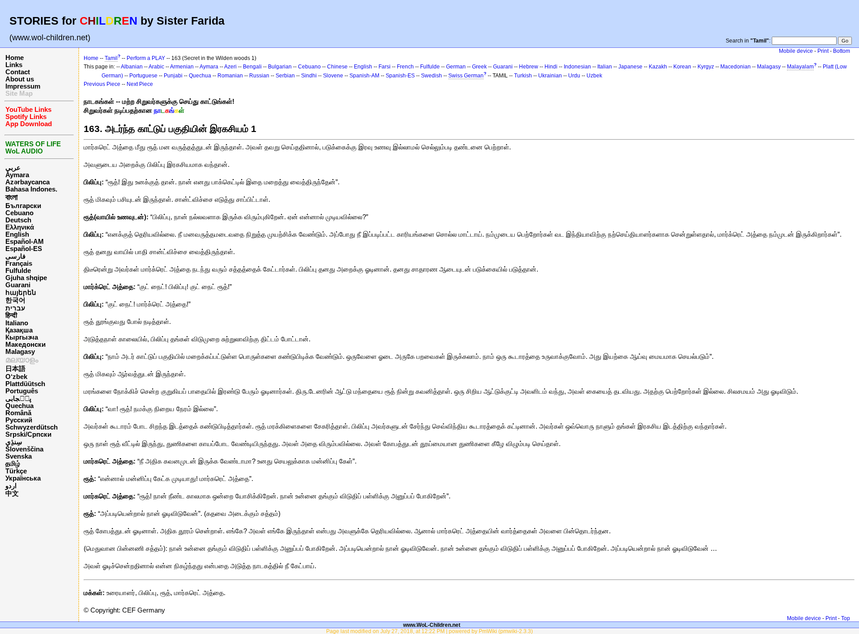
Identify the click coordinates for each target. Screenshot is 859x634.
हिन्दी (11, 315)
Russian (259, 75)
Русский (18, 420)
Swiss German (466, 75)
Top (845, 618)
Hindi (550, 67)
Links (13, 64)
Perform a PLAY (146, 58)
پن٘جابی (18, 398)
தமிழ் (12, 463)
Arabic (156, 67)
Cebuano (19, 213)
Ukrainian (550, 75)
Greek (479, 67)
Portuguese (143, 75)
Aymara (17, 175)
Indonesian (577, 67)
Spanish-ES (400, 75)
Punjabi (173, 75)
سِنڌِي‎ (13, 442)
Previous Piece (102, 84)
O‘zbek (16, 376)
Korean (682, 67)
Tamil (111, 58)
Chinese (337, 67)
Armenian (182, 67)
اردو (11, 485)
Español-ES (23, 248)
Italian (604, 67)
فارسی (15, 256)
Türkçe (16, 471)
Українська (23, 478)
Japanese (630, 67)
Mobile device (796, 51)
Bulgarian (280, 67)
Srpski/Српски (28, 434)
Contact (17, 72)
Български (23, 205)
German (456, 67)
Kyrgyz (705, 67)
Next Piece (140, 84)
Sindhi (309, 75)
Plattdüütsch (25, 383)
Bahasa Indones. (31, 189)
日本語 (15, 368)
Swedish (431, 75)
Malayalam (800, 67)
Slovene (333, 75)
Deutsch (18, 220)
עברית (15, 308)
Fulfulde (18, 270)
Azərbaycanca (27, 182)
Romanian (230, 75)
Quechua (19, 405)
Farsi (384, 67)
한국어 (15, 300)
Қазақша (19, 330)
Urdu (574, 75)
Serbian (285, 75)
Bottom (841, 51)
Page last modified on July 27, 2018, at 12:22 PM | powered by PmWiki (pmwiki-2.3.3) (429, 631)
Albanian (132, 67)
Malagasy (20, 351)
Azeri (230, 67)
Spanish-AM (364, 75)
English (17, 234)
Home (14, 57)
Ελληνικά (19, 227)
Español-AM (24, 241)
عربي (13, 167)
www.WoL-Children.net (431, 625)
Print (823, 51)
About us (19, 79)
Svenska (18, 456)
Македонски (25, 344)
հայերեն (20, 292)
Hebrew (528, 67)
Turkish (523, 75)
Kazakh (658, 67)
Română (18, 413)
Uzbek (594, 75)
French (405, 67)
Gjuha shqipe (26, 277)
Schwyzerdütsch (31, 427)
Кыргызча (21, 337)
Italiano (16, 323)
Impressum (22, 86)
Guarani (17, 285)
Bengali (252, 67)
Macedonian (735, 67)
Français (18, 263)
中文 (12, 493)
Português (21, 391)
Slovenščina (24, 449)
